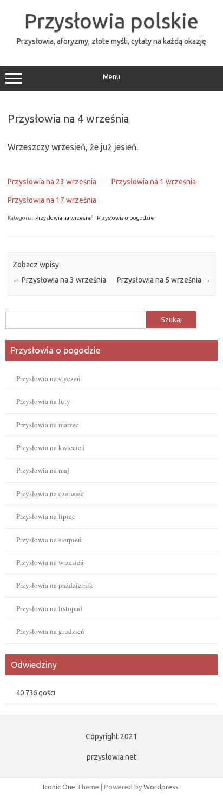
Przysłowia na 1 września (154, 181)
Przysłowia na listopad (49, 608)
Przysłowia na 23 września (52, 181)
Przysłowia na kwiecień (50, 447)
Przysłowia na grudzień (50, 631)
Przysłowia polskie (111, 20)
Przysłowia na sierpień (49, 539)
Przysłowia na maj (42, 470)
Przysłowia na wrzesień (64, 218)
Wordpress (161, 787)
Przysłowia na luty (43, 401)
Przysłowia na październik (54, 585)
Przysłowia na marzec (47, 424)
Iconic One (59, 787)
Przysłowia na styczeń (48, 378)
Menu (111, 77)
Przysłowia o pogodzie (125, 218)
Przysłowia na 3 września (59, 279)
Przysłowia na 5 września (164, 279)
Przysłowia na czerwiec (50, 493)
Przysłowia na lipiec (45, 516)
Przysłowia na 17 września (52, 200)
